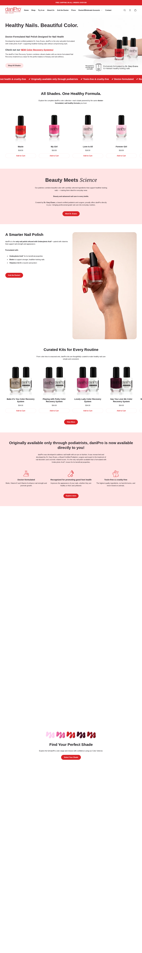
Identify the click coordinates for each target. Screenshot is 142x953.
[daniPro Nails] (13, 10)
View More (71, 422)
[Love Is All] (87, 127)
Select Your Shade (71, 757)
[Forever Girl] (121, 127)
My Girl (54, 147)
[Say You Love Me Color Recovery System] (121, 379)
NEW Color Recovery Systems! (37, 50)
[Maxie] (20, 127)
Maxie (20, 147)
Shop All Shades (14, 65)
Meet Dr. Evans (71, 214)
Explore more (71, 496)
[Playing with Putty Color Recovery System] (54, 379)
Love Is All (88, 147)
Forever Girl (121, 147)
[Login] (130, 10)
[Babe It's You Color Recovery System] (20, 379)
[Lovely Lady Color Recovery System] (87, 379)
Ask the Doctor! (14, 275)
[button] (124, 10)
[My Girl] (54, 127)
